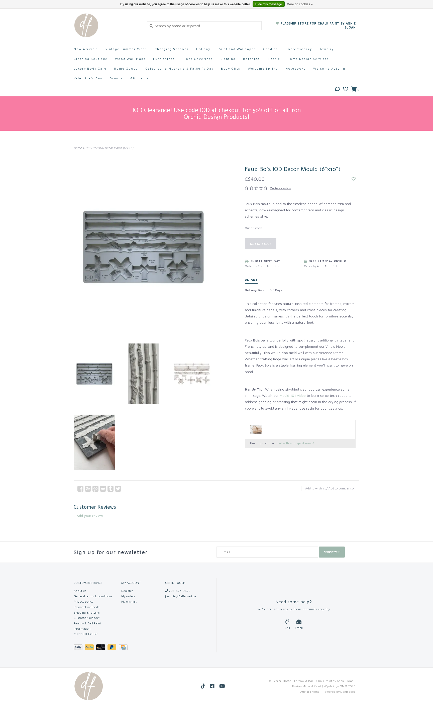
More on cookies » (300, 4)
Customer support (86, 618)
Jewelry (326, 49)
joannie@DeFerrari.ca (180, 596)
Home (78, 148)
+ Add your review (88, 515)
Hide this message (268, 4)
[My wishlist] (345, 89)
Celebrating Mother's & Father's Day (179, 68)
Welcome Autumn (329, 68)
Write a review (280, 188)
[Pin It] (95, 489)
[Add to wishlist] (354, 179)
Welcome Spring (263, 68)
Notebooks (295, 68)
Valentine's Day (88, 78)
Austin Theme (309, 691)
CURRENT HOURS (86, 634)
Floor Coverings (197, 59)
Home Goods (126, 68)
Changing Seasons (172, 49)
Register (127, 591)
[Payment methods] (79, 648)
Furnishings (164, 59)
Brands (116, 78)
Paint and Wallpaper (237, 49)
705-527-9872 (179, 591)
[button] (337, 89)
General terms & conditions (93, 596)
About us (80, 591)
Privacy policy (83, 601)
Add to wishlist (315, 488)
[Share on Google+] (88, 489)
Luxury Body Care (90, 68)
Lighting (228, 59)
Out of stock (260, 244)
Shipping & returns (87, 612)
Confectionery (298, 49)
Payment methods (86, 607)
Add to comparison (342, 488)
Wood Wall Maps (130, 59)
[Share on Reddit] (103, 489)
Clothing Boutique (90, 59)
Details (251, 279)
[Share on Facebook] (80, 489)
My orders (128, 596)
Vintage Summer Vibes (126, 49)
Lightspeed (348, 691)
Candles (270, 49)
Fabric (274, 59)
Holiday (203, 49)
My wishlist (129, 601)
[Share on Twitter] (118, 489)
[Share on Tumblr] (110, 489)
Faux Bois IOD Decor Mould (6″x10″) (109, 148)
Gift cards (139, 78)
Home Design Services (308, 59)
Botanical (252, 59)
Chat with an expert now (293, 443)
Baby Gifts (230, 68)
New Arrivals (86, 49)
